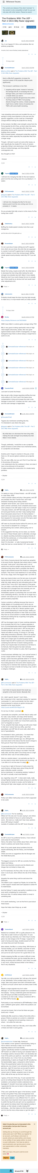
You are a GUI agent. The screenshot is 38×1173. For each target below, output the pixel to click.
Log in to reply (31, 27)
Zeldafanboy (8, 223)
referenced (22, 346)
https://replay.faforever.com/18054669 (13, 320)
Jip (6, 41)
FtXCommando (9, 191)
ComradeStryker (10, 67)
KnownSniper (9, 243)
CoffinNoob (8, 975)
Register (6, 1157)
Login (12, 1157)
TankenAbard (9, 929)
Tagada (7, 173)
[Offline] (3, 41)
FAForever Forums (13, 2)
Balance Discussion (9, 24)
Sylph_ (7, 490)
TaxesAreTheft (9, 388)
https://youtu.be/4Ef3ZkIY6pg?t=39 (12, 707)
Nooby (7, 317)
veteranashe (8, 294)
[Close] (34, 1124)
